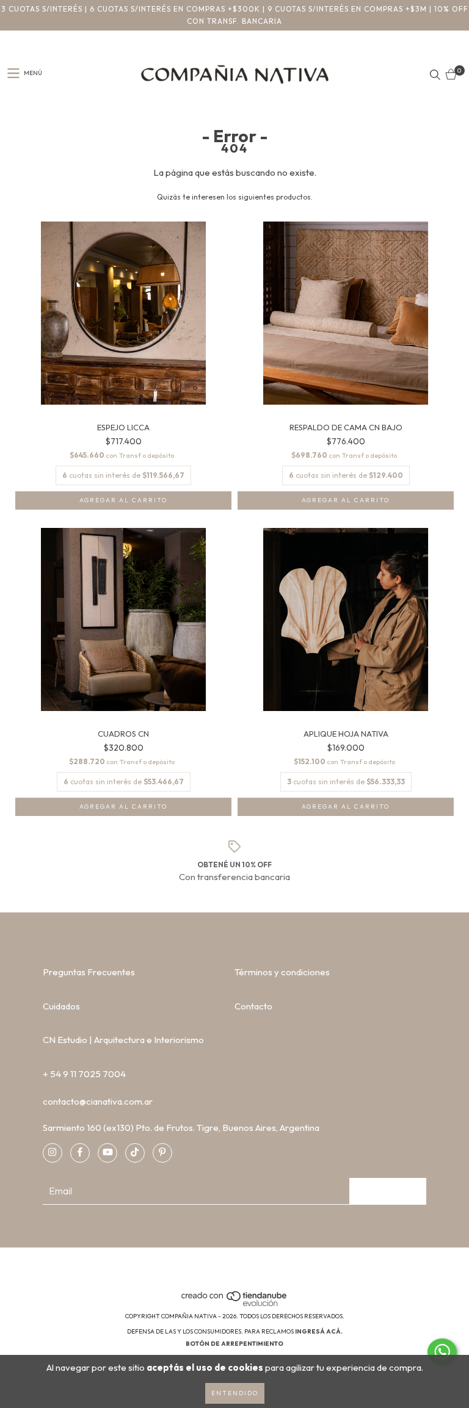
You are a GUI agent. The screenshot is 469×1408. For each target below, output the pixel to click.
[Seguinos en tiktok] (135, 1153)
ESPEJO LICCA (123, 427)
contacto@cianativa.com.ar (98, 1101)
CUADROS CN (123, 733)
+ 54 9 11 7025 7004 (84, 1074)
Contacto (253, 1006)
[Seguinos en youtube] (107, 1153)
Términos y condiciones (282, 972)
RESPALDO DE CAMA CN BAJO (345, 427)
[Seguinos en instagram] (52, 1153)
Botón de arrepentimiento (234, 1344)
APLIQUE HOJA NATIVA (346, 733)
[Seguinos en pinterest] (162, 1153)
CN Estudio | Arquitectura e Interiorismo (123, 1039)
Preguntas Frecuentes (89, 972)
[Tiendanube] (234, 1304)
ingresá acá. (319, 1331)
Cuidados (61, 1006)
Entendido (234, 1393)
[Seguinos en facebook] (80, 1153)
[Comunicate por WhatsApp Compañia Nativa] (442, 1351)
